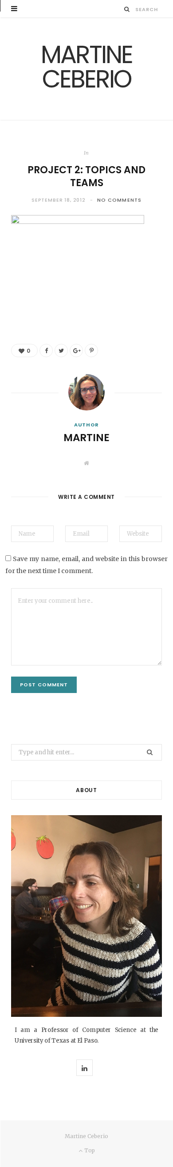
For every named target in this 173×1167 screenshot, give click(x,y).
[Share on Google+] (76, 350)
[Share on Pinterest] (91, 350)
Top (88, 1150)
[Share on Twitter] (61, 350)
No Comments (119, 199)
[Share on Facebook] (46, 350)
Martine (86, 437)
